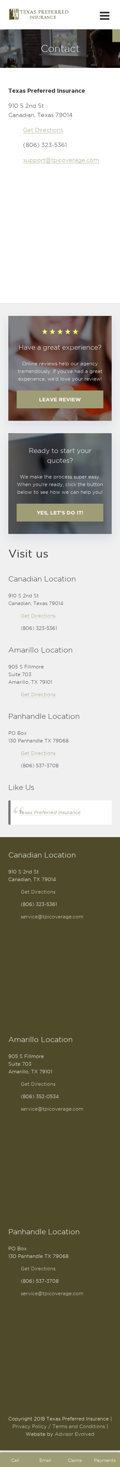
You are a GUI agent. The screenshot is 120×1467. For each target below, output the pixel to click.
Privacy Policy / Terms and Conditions (58, 1426)
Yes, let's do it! (60, 512)
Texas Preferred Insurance (50, 812)
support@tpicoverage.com (61, 160)
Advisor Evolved (74, 1434)
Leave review (60, 399)
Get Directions (43, 130)
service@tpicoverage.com (52, 916)
